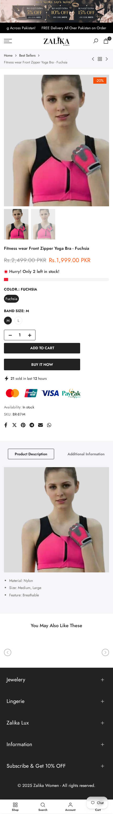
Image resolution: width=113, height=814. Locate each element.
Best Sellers (27, 55)
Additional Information (86, 454)
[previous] (7, 652)
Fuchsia (11, 298)
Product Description (31, 454)
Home (8, 55)
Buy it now (42, 364)
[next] (105, 652)
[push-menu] (8, 41)
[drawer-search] (96, 41)
